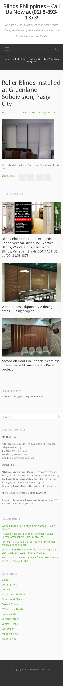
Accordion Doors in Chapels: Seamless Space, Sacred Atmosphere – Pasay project (30, 365)
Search (59, 416)
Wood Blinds (9, 638)
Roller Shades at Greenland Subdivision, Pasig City (28, 112)
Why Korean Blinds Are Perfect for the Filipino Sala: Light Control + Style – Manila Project (31, 551)
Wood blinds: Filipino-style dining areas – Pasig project (27, 309)
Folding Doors (10, 604)
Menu (7, 49)
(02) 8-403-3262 (19, 450)
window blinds (10, 633)
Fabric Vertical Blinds (13, 594)
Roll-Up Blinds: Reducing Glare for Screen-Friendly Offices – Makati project (30, 559)
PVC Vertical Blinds (12, 609)
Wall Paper (8, 628)
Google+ (39, 177)
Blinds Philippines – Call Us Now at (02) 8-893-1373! (31, 12)
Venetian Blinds (10, 619)
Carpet (5, 579)
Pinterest (47, 177)
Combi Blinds (9, 584)
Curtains (6, 589)
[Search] (56, 49)
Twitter (30, 177)
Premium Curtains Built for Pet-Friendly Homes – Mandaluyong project (30, 543)
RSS (31, 676)
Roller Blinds (9, 614)
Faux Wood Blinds (12, 599)
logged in (20, 396)
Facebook (22, 177)
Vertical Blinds (10, 624)
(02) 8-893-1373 (19, 454)
